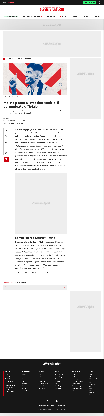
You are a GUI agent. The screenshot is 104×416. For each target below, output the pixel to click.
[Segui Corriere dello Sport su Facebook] (47, 400)
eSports (24, 388)
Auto (40, 374)
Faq (73, 390)
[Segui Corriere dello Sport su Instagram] (57, 400)
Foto (90, 377)
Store (57, 379)
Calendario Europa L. (92, 388)
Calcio (65, 16)
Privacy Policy (76, 386)
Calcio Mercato (24, 59)
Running (24, 383)
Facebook (42, 405)
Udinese (44, 149)
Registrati (58, 388)
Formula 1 (25, 374)
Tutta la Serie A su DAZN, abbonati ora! (31, 272)
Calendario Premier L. (92, 392)
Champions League (9, 382)
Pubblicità (58, 381)
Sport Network (43, 386)
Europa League (10, 385)
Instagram (50, 405)
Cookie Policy (76, 383)
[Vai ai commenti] (6, 159)
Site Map (58, 386)
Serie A (55, 159)
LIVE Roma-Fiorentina (31, 16)
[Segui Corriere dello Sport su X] (52, 400)
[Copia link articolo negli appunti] (6, 152)
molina (11, 124)
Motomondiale (27, 377)
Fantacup (42, 388)
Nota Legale (76, 379)
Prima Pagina (59, 377)
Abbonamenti (59, 374)
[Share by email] (6, 147)
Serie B (7, 379)
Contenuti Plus (11, 16)
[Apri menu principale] (4, 2)
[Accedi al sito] (99, 2)
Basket (24, 379)
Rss (56, 383)
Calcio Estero (9, 391)
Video (91, 374)
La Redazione (76, 377)
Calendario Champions (92, 384)
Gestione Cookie (77, 381)
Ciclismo (25, 390)
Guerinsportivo (44, 383)
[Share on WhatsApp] (6, 141)
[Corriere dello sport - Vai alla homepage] (52, 9)
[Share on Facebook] (6, 130)
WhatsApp (61, 405)
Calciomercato (10, 394)
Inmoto (41, 379)
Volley (24, 386)
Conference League (9, 388)
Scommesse (85, 16)
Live (12, 2)
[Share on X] (6, 136)
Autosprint (42, 377)
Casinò (97, 16)
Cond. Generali (77, 388)
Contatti (75, 374)
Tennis (74, 16)
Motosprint (42, 381)
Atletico (19, 124)
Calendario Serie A (51, 16)
